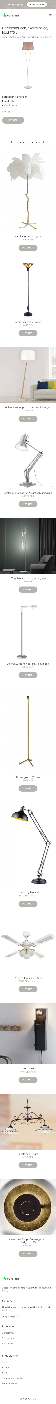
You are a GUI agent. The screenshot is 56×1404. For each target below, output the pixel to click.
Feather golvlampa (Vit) (28, 236)
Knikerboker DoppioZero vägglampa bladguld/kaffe (28, 1241)
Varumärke (7, 1343)
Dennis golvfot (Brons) (28, 777)
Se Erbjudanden (37, 4)
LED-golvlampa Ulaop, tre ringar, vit (28, 578)
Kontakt (6, 1367)
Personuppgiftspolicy (13, 1378)
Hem (4, 37)
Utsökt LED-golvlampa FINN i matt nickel (28, 663)
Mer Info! (13, 120)
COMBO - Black (28, 1068)
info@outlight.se (10, 1316)
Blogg (5, 1362)
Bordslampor (9, 1332)
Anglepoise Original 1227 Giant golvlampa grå (28, 493)
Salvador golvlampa (28, 892)
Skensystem (8, 1338)
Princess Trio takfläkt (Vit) (28, 978)
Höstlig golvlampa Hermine (28, 322)
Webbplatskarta (10, 1383)
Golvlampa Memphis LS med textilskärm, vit (28, 407)
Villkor (5, 1372)
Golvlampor (21, 96)
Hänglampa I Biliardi (28, 1154)
